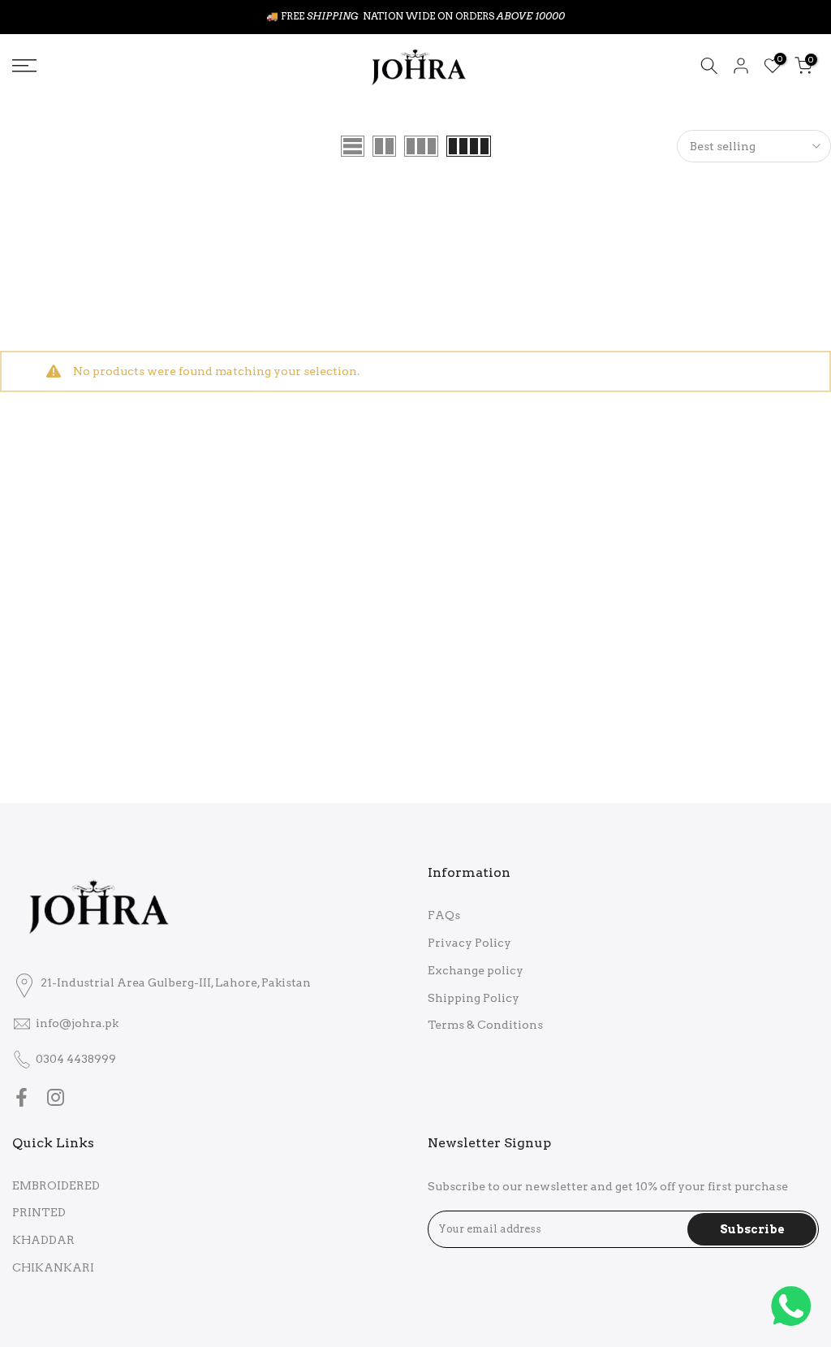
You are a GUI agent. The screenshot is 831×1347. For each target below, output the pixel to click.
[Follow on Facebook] (21, 1098)
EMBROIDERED (56, 1185)
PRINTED (39, 1212)
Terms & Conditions (485, 1024)
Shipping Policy (473, 997)
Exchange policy (475, 970)
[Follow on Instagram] (55, 1098)
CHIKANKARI (53, 1267)
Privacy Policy (469, 942)
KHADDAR (43, 1239)
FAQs (444, 915)
